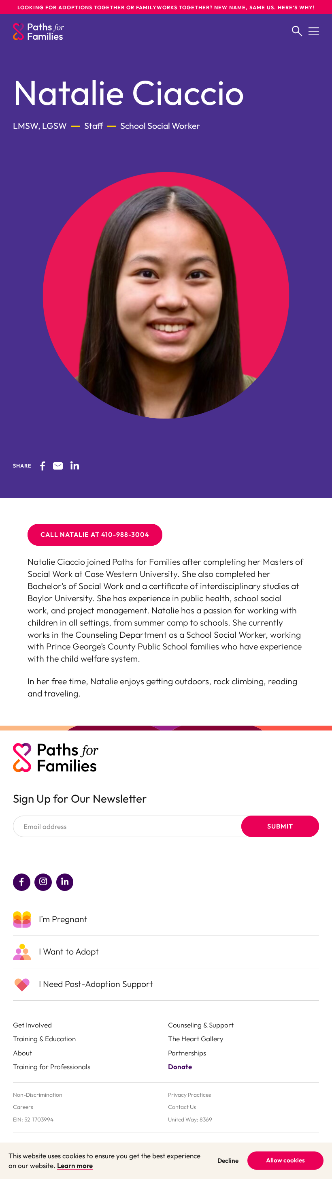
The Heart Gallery (195, 1038)
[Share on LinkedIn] (65, 882)
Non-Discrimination (37, 1094)
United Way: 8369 (190, 1119)
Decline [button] (227, 1160)
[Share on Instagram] (43, 882)
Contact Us (182, 1107)
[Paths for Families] (38, 32)
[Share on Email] (57, 465)
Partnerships (187, 1053)
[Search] (297, 31)
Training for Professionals (51, 1066)
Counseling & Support (201, 1025)
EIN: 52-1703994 (33, 1119)
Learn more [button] (75, 1165)
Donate (180, 1066)
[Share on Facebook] (42, 465)
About (22, 1053)
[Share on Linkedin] (74, 465)
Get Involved (32, 1025)
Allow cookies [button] (285, 1160)
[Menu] (314, 31)
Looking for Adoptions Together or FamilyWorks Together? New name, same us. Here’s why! (166, 7)
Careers (23, 1107)
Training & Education (44, 1038)
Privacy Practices (189, 1094)
